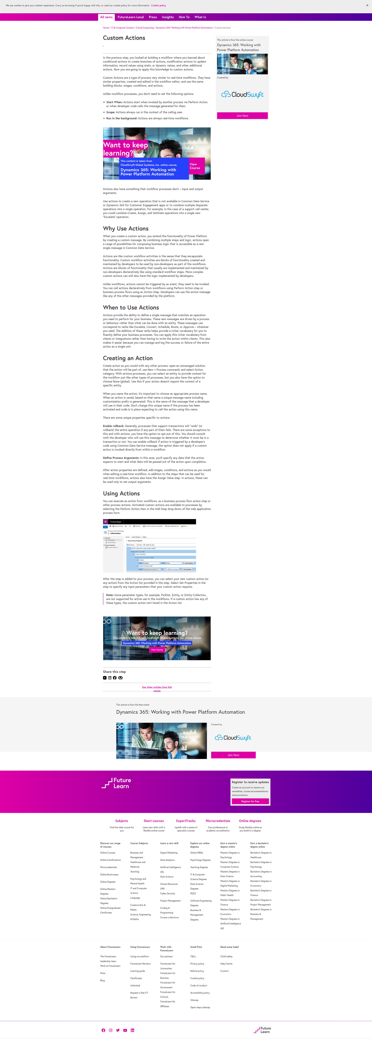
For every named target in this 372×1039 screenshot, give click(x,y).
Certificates (136, 978)
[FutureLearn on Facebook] (104, 1030)
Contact (224, 970)
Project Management (170, 900)
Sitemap (194, 1000)
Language (135, 897)
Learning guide (137, 970)
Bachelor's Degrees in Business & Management (260, 914)
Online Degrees (107, 881)
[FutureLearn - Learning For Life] (262, 1029)
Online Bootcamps (109, 874)
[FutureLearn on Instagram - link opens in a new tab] (110, 1030)
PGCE (193, 893)
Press (153, 17)
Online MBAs (196, 852)
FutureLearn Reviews (140, 963)
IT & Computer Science (122, 27)
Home (106, 27)
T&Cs (193, 956)
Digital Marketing (169, 852)
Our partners (166, 956)
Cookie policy (197, 978)
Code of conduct (198, 985)
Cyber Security (167, 893)
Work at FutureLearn (110, 965)
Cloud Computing (145, 27)
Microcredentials (108, 867)
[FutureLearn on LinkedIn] (132, 1030)
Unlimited (135, 985)
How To (184, 17)
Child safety (226, 956)
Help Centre (226, 963)
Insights (168, 17)
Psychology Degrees (200, 859)
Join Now (242, 115)
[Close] (367, 5)
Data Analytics (167, 859)
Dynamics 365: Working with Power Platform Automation (184, 27)
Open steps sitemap (200, 1007)
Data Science (166, 876)
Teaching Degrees (199, 867)
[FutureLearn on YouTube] (125, 1030)
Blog (102, 980)
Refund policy (197, 970)
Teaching (134, 871)
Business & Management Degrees (196, 915)
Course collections (169, 917)
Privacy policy (197, 963)
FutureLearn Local (131, 17)
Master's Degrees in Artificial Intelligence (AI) (230, 923)
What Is (200, 17)
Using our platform (139, 956)
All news (106, 17)
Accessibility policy (200, 992)
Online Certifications (110, 859)
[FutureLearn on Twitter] (117, 1030)
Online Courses (107, 852)
